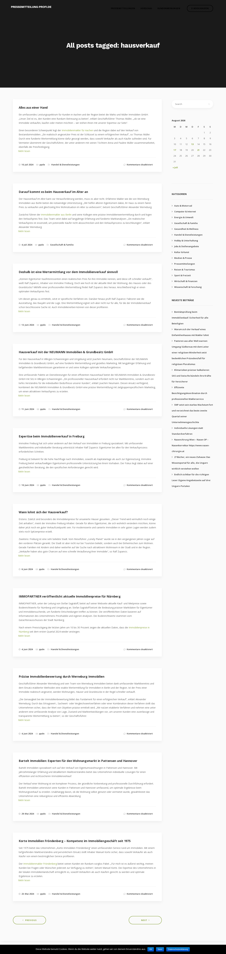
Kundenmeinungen (169, 8)
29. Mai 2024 (28, 813)
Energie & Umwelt (183, 217)
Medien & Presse (183, 257)
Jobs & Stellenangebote (186, 246)
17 (175, 149)
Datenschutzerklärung (178, 949)
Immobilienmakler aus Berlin (56, 214)
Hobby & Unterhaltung (186, 240)
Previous (31, 920)
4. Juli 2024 (27, 244)
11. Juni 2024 (28, 409)
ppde (42, 164)
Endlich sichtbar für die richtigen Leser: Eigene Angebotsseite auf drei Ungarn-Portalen (191, 480)
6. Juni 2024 (27, 569)
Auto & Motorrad (183, 205)
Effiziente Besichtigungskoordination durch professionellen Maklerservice (189, 393)
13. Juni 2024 (28, 324)
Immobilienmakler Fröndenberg (40, 863)
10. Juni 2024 (28, 485)
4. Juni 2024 (27, 649)
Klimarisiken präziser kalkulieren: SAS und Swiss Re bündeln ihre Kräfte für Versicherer (191, 375)
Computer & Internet (185, 211)
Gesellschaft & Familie (62, 244)
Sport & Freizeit (182, 275)
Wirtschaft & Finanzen (185, 281)
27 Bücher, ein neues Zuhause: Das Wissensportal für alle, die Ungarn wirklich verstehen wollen (191, 463)
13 (192, 144)
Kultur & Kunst (181, 252)
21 (198, 149)
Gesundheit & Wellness (186, 228)
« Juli (175, 167)
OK (150, 949)
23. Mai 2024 (28, 893)
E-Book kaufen (200, 8)
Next (144, 920)
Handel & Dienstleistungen (65, 164)
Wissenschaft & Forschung (188, 286)
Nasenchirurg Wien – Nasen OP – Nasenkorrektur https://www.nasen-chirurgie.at (190, 445)
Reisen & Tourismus (184, 269)
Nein (160, 949)
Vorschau (146, 8)
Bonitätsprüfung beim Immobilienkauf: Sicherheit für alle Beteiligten (190, 317)
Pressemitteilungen (123, 8)
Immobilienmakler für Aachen (77, 130)
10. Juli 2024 (27, 164)
